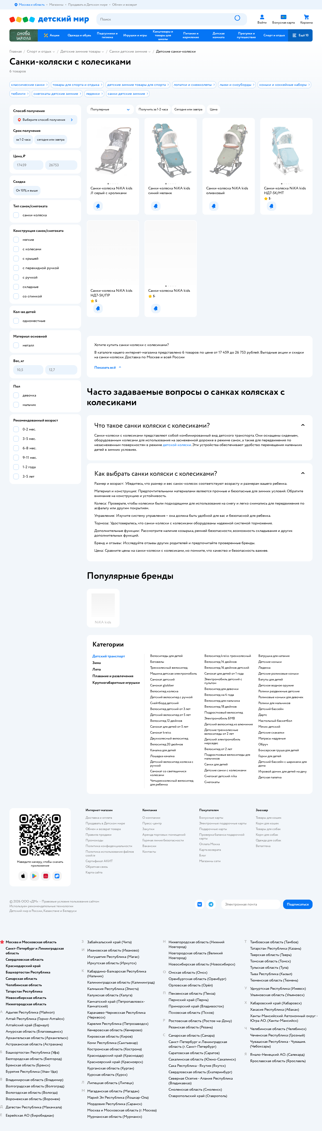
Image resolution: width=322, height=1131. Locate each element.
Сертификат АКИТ (99, 861)
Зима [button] (96, 662)
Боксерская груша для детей (278, 750)
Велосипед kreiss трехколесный (227, 656)
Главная (15, 51)
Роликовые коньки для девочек (280, 697)
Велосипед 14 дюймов (220, 662)
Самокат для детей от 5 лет (169, 727)
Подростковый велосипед (223, 712)
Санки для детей (216, 764)
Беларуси (70, 911)
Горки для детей (269, 756)
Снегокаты (212, 782)
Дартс (262, 715)
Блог (202, 855)
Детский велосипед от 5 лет (170, 715)
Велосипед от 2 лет (218, 749)
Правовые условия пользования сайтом (70, 901)
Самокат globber (162, 685)
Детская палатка (269, 777)
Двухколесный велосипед (169, 738)
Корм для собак (267, 835)
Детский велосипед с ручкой (171, 697)
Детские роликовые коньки (278, 674)
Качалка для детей (163, 750)
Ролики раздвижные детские (279, 691)
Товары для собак (268, 829)
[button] (300, 35)
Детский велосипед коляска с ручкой (171, 764)
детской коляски (177, 444)
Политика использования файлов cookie (110, 853)
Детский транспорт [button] (108, 656)
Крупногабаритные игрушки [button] (116, 682)
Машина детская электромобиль (173, 674)
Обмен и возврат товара (103, 829)
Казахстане (51, 911)
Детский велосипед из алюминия (228, 724)
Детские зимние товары (80, 51)
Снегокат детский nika (220, 776)
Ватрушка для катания (273, 656)
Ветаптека (263, 846)
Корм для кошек (267, 823)
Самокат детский (162, 679)
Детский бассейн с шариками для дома (282, 764)
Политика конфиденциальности (109, 846)
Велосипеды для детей (166, 656)
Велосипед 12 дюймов (166, 721)
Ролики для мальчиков (274, 703)
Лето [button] (96, 669)
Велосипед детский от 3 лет (170, 709)
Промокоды (94, 840)
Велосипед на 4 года (219, 695)
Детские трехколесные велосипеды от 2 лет (221, 732)
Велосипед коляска (164, 691)
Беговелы (157, 662)
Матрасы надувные (272, 738)
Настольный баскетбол (275, 721)
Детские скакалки (271, 733)
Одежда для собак (268, 840)
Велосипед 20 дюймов (166, 744)
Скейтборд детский (164, 703)
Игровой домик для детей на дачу (282, 771)
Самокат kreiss (160, 733)
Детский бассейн (271, 709)
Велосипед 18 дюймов (220, 707)
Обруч (263, 744)
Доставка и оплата (99, 818)
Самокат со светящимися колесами (168, 773)
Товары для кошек (268, 818)
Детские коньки (270, 662)
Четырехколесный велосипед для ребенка (171, 782)
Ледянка (264, 668)
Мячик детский (269, 727)
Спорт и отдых (39, 51)
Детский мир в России (25, 911)
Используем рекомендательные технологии (41, 906)
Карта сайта (94, 872)
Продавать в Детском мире (105, 823)
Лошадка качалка (162, 756)
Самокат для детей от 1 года (224, 674)
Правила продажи (98, 835)
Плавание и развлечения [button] (112, 676)
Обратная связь (97, 867)
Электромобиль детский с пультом (223, 681)
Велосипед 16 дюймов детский (226, 668)
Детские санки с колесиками (225, 770)
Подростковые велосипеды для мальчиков (227, 756)
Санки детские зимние (128, 51)
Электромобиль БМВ (219, 718)
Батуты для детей (270, 679)
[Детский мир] (49, 19)
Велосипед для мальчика (222, 701)
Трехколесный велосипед (168, 668)
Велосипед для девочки (221, 689)
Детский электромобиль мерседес (222, 741)
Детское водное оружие (276, 685)
